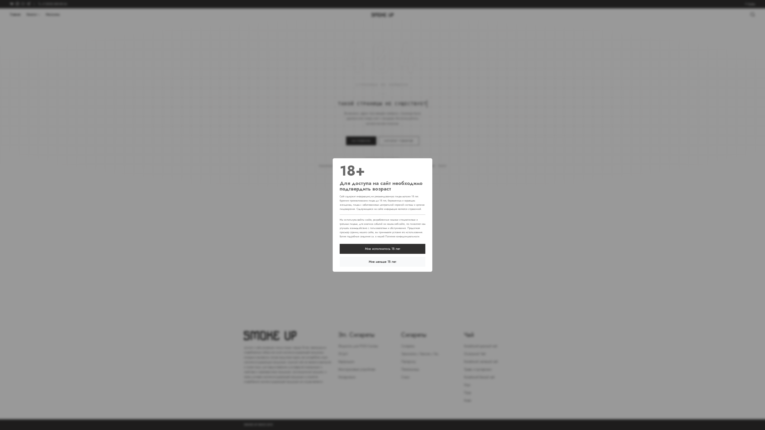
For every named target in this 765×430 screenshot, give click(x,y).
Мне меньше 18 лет (382, 261)
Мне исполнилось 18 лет (382, 248)
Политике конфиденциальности (402, 236)
